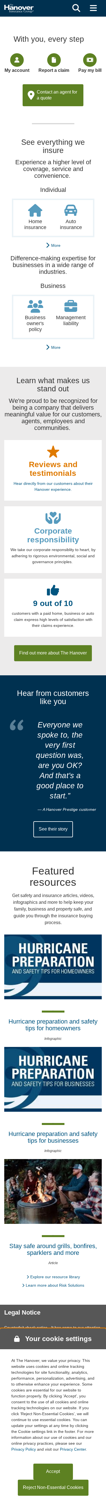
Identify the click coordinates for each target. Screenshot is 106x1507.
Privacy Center (73, 1449)
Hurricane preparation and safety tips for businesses (53, 1137)
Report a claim (53, 70)
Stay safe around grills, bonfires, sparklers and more (53, 1249)
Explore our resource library (55, 1277)
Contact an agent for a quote (57, 95)
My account (17, 70)
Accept (53, 1471)
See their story (53, 829)
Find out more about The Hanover (53, 653)
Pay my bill (89, 70)
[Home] (19, 7)
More (55, 245)
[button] (76, 8)
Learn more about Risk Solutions (55, 1285)
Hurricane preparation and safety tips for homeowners (53, 1025)
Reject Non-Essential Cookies (53, 1487)
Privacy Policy (23, 1449)
